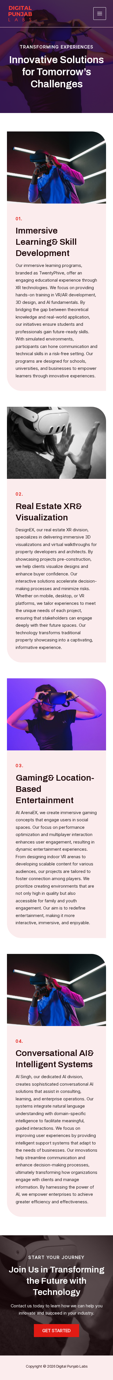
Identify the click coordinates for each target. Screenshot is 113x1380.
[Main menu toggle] (99, 13)
